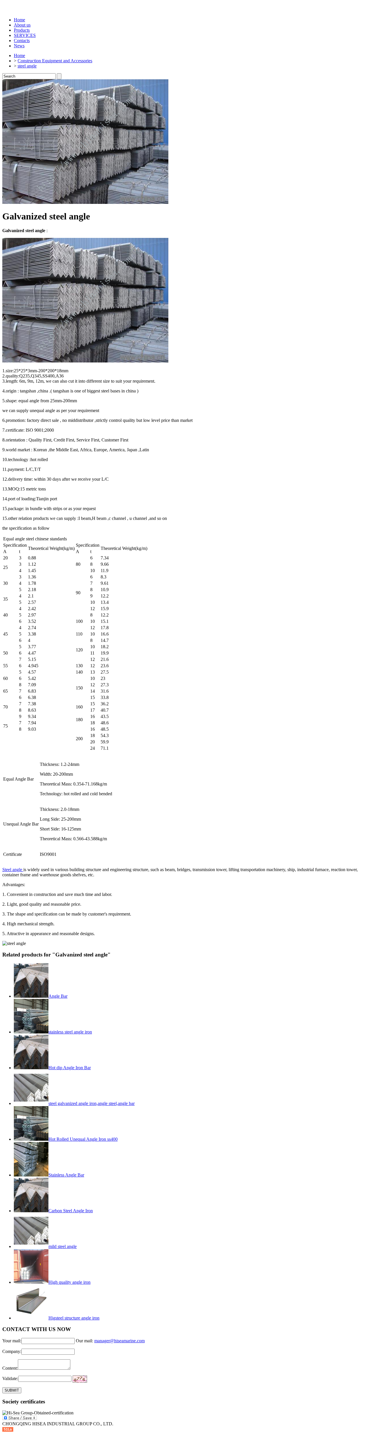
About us (22, 24)
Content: (10, 1368)
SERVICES (25, 35)
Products (22, 30)
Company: (11, 1351)
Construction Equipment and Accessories (55, 60)
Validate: (10, 1378)
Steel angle (12, 869)
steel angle (27, 65)
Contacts (22, 40)
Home (19, 19)
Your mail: (11, 1340)
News (19, 45)
